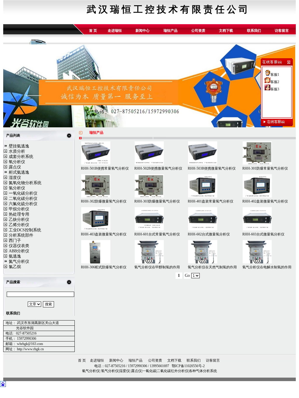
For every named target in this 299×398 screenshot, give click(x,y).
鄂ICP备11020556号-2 (188, 366)
